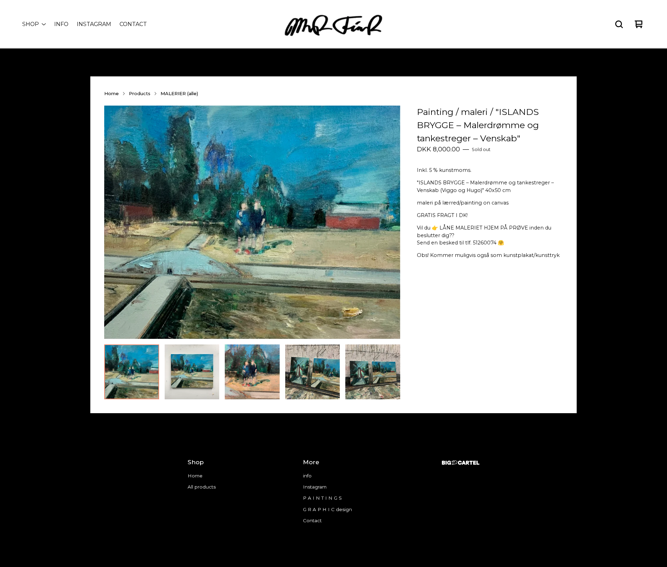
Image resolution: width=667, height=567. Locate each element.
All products (202, 487)
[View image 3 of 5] (252, 371)
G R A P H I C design (327, 509)
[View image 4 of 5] (312, 371)
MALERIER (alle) (179, 93)
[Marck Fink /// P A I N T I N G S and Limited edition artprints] (333, 24)
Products (139, 93)
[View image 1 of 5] (131, 371)
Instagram (94, 24)
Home (111, 93)
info (61, 24)
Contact (133, 24)
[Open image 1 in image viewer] (252, 222)
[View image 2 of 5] (192, 371)
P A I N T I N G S (322, 498)
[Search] (619, 24)
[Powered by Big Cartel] (460, 463)
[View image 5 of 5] (372, 371)
